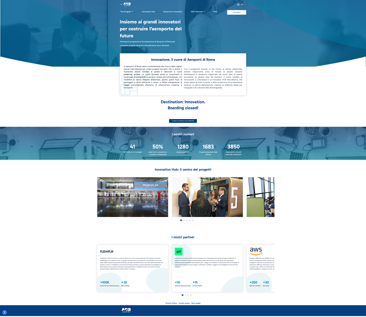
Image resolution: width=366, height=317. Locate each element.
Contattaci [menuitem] (236, 12)
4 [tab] (190, 220)
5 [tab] (192, 220)
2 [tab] (184, 220)
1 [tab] (181, 220)
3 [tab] (187, 220)
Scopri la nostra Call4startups (183, 121)
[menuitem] (127, 12)
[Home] (127, 4)
